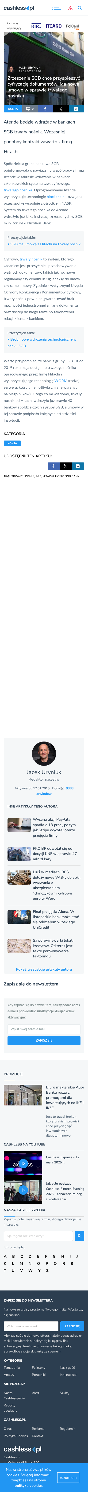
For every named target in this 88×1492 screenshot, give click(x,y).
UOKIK (59, 476)
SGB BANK (72, 476)
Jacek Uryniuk (29, 68)
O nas (8, 1428)
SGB (38, 476)
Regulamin (67, 1428)
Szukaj (64, 1393)
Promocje (13, 1074)
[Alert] (70, 8)
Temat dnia (12, 1367)
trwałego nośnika (18, 190)
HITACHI (48, 476)
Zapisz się (72, 1326)
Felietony (38, 1367)
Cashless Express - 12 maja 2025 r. (62, 1160)
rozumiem (68, 1477)
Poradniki (39, 1374)
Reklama (38, 1428)
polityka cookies (29, 1485)
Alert (35, 1393)
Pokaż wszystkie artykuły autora (44, 969)
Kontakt (37, 1436)
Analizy (9, 1374)
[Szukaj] (81, 8)
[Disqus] (44, 546)
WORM (61, 381)
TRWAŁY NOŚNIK (22, 476)
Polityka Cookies (16, 1436)
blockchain (56, 197)
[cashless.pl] (19, 8)
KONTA (13, 109)
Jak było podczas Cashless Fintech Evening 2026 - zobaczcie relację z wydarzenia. (65, 1191)
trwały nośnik (28, 132)
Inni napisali (68, 1374)
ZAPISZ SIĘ (44, 1040)
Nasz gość (67, 1367)
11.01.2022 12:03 (30, 71)
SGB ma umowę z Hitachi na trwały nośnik (44, 244)
